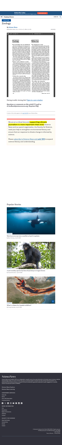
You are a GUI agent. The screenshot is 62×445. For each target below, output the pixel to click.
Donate (3, 423)
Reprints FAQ (33, 106)
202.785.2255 (57, 431)
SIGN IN (56, 16)
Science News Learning (8, 389)
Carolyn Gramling (11, 307)
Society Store (5, 422)
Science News (13, 27)
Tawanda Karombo (12, 272)
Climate (9, 303)
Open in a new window (35, 100)
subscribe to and (29, 139)
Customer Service (6, 400)
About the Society (6, 420)
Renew (3, 396)
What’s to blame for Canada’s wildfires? (19, 305)
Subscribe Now (42, 13)
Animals (9, 233)
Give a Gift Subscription (7, 398)
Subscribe (4, 394)
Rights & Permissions (6, 411)
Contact (3, 415)
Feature (6, 20)
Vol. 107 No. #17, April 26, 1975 (23, 29)
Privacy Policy (57, 433)
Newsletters (4, 410)
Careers (3, 425)
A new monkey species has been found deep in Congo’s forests (26, 270)
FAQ (3, 408)
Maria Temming (11, 238)
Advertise (4, 413)
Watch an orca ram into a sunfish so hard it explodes (23, 236)
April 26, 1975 (25, 113)
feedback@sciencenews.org (18, 106)
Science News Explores (8, 387)
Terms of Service (49, 433)
